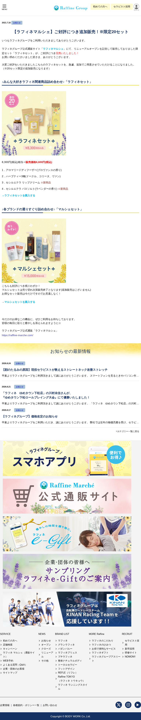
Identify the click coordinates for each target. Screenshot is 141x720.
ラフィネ (63, 640)
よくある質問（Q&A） (15, 664)
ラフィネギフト (100, 652)
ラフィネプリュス (67, 652)
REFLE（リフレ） (68, 672)
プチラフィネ (65, 656)
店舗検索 (7, 644)
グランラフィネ (66, 644)
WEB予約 (8, 660)
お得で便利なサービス (104, 648)
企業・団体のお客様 (13, 668)
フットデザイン (66, 668)
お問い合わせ (50, 705)
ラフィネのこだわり (102, 640)
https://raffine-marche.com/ (17, 335)
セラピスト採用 (121, 6)
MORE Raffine (96, 634)
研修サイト (131, 652)
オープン (46, 644)
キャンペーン (10, 648)
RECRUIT (127, 634)
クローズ (46, 648)
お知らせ (17, 23)
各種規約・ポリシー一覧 (26, 705)
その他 (44, 660)
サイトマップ (10, 672)
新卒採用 (129, 648)
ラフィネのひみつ (101, 644)
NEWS (42, 634)
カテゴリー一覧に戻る (128, 431)
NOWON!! (130, 656)
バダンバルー (65, 648)
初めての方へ (100, 6)
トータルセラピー (67, 664)
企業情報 (5, 705)
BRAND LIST (62, 634)
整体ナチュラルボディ (70, 660)
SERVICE (5, 634)
